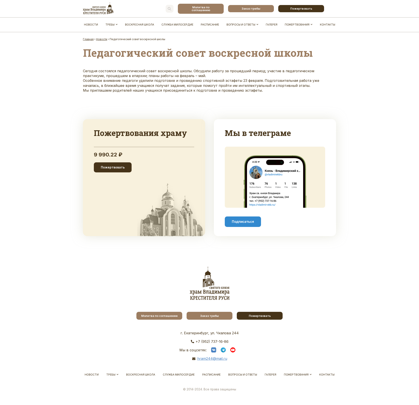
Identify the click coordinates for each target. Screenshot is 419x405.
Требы (110, 24)
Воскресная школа (139, 24)
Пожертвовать (301, 8)
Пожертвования (297, 24)
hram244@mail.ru (212, 358)
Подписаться (243, 222)
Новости (91, 24)
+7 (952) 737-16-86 (212, 341)
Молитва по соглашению (201, 8)
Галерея (271, 24)
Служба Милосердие (177, 24)
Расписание (210, 24)
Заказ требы (251, 8)
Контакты (327, 24)
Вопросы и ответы (241, 24)
